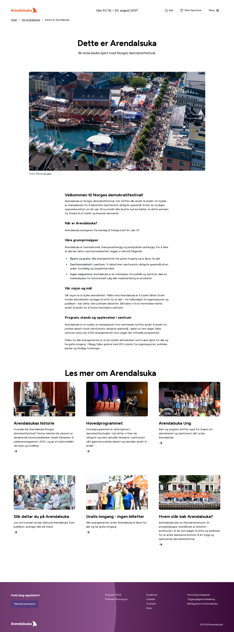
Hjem (14, 19)
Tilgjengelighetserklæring (201, 599)
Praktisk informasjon (116, 599)
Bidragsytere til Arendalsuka (202, 603)
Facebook (151, 594)
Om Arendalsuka (31, 19)
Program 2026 (113, 594)
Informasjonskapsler (198, 594)
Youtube (151, 603)
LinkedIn (150, 599)
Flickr (149, 608)
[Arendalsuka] (24, 10)
